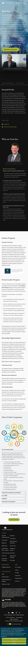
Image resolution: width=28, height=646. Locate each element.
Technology (12, 560)
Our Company (18, 567)
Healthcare (12, 535)
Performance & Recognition (8, 501)
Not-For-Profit (13, 545)
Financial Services (5, 553)
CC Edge (17, 572)
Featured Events (5, 576)
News (3, 574)
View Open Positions (14, 519)
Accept (14, 641)
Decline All (14, 643)
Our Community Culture (7, 449)
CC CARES (4, 495)
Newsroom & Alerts (6, 584)
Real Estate (12, 553)
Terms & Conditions (10, 617)
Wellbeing (4, 498)
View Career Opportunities (10, 49)
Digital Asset (4, 545)
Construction (4, 540)
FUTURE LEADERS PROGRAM (7, 83)
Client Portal (17, 575)
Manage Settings (14, 638)
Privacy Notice (19, 617)
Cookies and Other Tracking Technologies (14, 620)
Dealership (4, 543)
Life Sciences (13, 538)
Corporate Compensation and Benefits (11, 492)
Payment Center (21, 3)
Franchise (4, 555)
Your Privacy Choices (16, 624)
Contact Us (6, 124)
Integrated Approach (6, 567)
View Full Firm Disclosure (10, 596)
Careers (16, 570)
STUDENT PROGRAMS (20, 83)
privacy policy (11, 630)
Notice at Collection (14, 619)
